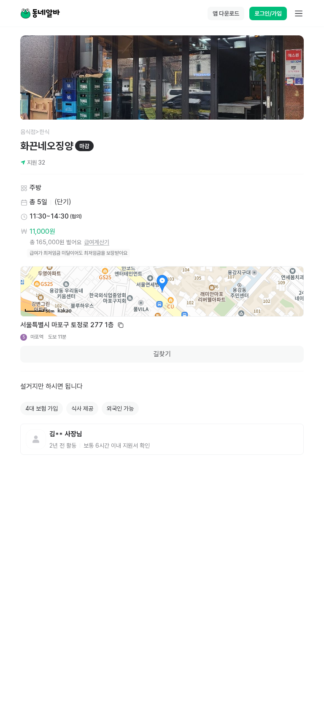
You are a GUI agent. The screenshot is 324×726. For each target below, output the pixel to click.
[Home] (40, 13)
